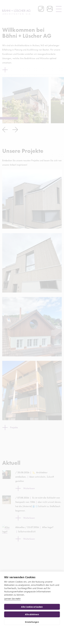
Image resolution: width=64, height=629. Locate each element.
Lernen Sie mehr (12, 598)
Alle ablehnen (32, 614)
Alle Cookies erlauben (32, 607)
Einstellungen (32, 622)
